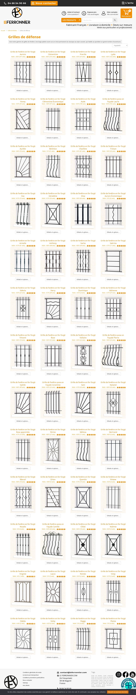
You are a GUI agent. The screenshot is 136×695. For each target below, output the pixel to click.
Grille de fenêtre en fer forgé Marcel (22, 478)
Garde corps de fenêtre (106, 683)
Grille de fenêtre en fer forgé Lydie (113, 53)
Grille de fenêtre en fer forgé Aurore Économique (113, 194)
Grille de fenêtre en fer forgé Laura (53, 572)
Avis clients (26, 685)
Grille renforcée (108, 675)
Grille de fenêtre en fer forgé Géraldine (53, 194)
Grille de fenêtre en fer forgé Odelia (22, 619)
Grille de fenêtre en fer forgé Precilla (83, 53)
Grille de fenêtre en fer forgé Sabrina (113, 241)
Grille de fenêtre (12, 30)
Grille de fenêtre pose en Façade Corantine (53, 383)
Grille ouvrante (95, 685)
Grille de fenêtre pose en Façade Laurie (113, 100)
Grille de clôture (100, 686)
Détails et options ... (22, 90)
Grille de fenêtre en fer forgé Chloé (83, 525)
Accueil (3, 30)
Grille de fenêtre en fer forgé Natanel (113, 383)
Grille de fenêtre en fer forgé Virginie (22, 572)
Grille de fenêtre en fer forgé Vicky (113, 572)
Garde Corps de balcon (106, 680)
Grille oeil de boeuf (96, 677)
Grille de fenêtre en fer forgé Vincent (22, 336)
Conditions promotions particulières (33, 677)
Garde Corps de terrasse (98, 682)
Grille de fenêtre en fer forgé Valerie (22, 289)
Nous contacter (27, 680)
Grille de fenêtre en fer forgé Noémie (113, 525)
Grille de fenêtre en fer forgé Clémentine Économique (53, 100)
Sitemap (25, 683)
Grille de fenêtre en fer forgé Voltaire (83, 336)
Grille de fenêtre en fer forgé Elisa (83, 194)
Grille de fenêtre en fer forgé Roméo (83, 572)
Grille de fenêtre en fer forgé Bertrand (113, 430)
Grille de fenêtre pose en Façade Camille (53, 525)
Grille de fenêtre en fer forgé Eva (22, 194)
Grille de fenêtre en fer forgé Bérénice (53, 147)
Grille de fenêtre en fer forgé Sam (83, 383)
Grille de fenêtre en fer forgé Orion (53, 478)
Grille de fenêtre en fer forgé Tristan (113, 147)
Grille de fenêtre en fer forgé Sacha (83, 241)
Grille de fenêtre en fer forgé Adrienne (113, 289)
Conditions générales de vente (32, 672)
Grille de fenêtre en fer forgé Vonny (22, 100)
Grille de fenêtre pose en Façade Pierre (113, 336)
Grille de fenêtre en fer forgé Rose (53, 336)
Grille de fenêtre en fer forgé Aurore (22, 53)
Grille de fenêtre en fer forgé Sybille (22, 383)
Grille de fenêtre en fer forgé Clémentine (53, 53)
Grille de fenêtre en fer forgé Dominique (83, 289)
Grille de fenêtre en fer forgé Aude (83, 100)
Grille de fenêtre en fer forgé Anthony (53, 241)
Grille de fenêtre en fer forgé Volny (53, 619)
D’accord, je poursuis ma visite (118, 692)
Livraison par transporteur (31, 675)
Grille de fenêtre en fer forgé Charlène (83, 147)
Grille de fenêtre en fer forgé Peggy (83, 619)
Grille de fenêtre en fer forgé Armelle (22, 241)
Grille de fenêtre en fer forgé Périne (53, 430)
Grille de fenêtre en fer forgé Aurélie (22, 147)
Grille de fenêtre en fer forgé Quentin (83, 478)
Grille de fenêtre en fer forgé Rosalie (22, 525)
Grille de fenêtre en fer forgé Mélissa (83, 430)
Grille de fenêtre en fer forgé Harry (53, 289)
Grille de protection (96, 678)
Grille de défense (108, 677)
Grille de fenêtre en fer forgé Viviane (113, 478)
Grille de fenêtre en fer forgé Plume (113, 619)
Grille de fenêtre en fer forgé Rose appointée (22, 430)
